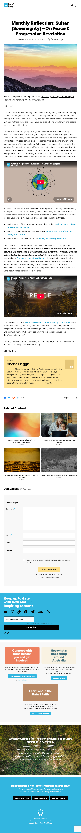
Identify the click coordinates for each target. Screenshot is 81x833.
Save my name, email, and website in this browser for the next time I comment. (48, 561)
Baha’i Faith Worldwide (43, 823)
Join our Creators (59, 798)
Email (8, 543)
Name (9, 535)
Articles (37, 39)
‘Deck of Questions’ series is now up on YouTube (47, 322)
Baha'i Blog (45, 39)
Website (9, 550)
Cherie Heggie (58, 39)
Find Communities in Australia (22, 676)
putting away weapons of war (52, 238)
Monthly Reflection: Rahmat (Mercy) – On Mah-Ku (59, 475)
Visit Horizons (59, 678)
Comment (10, 509)
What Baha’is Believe (40, 713)
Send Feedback (40, 798)
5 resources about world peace (31, 258)
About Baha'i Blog (22, 798)
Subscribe (31, 627)
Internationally (23, 680)
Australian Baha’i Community (40, 821)
